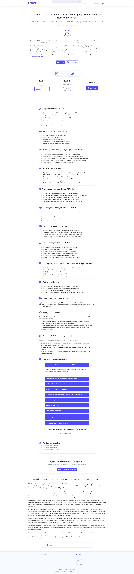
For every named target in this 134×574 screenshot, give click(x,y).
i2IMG (59, 1)
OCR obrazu (78, 560)
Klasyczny (66, 90)
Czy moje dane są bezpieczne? (67, 410)
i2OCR (63, 1)
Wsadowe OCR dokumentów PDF (53, 449)
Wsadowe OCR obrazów (50, 447)
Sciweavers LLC (71, 571)
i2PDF (55, 1)
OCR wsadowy (73, 62)
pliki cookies (72, 569)
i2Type (51, 561)
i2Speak (43, 561)
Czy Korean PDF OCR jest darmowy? (67, 384)
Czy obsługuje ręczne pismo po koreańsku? (67, 423)
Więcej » (78, 1)
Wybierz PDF (93, 88)
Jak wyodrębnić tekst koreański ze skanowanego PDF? (67, 365)
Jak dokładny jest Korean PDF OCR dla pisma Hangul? (67, 389)
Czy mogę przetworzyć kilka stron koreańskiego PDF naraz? (67, 378)
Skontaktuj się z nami (80, 559)
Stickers (59, 561)
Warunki (67, 569)
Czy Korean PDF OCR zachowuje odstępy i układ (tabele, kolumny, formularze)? (67, 417)
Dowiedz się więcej (37, 56)
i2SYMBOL (73, 1)
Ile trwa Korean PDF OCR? (67, 405)
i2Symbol (51, 559)
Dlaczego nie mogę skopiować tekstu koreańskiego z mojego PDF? (67, 394)
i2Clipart (59, 559)
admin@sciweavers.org (68, 433)
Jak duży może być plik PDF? (67, 400)
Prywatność (61, 569)
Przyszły (67, 88)
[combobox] (42, 89)
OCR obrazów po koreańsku (51, 445)
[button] (84, 3)
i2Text (43, 559)
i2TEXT (67, 1)
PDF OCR (77, 562)
